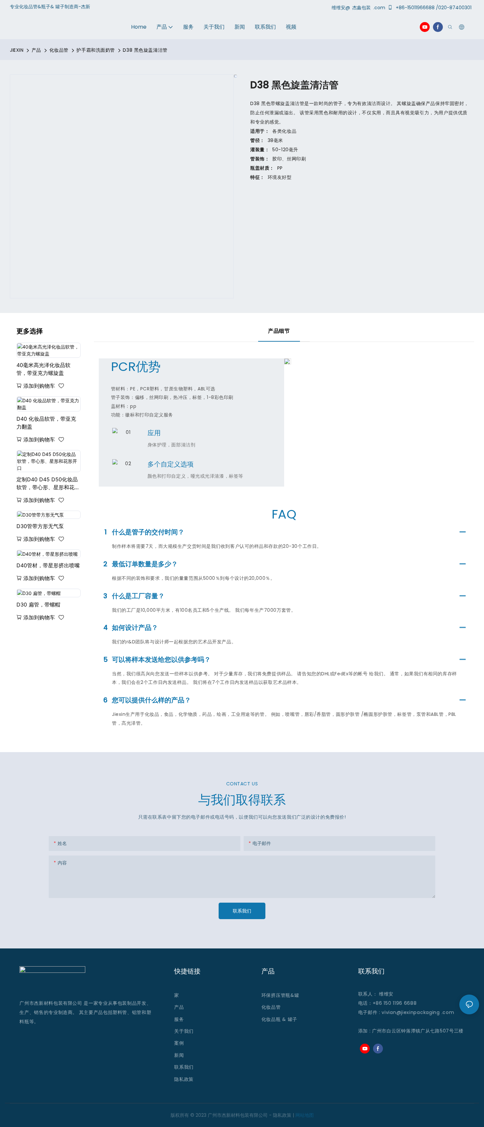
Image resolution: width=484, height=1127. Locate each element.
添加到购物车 (39, 385)
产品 (36, 50)
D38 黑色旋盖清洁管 (145, 50)
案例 (179, 1043)
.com (448, 1012)
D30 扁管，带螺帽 (38, 604)
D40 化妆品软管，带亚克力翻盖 (46, 422)
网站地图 (304, 1115)
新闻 (179, 1055)
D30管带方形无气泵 (40, 526)
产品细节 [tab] (279, 331)
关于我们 (184, 1031)
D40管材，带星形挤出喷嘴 (48, 565)
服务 (179, 1019)
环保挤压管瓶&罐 (280, 995)
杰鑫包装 (362, 7)
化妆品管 (58, 50)
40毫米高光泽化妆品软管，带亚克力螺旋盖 (43, 369)
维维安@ (341, 7)
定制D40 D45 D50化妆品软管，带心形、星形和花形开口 (48, 483)
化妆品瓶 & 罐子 (279, 1019)
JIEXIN (16, 50)
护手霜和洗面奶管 (95, 50)
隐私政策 (184, 1079)
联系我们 (184, 1067)
